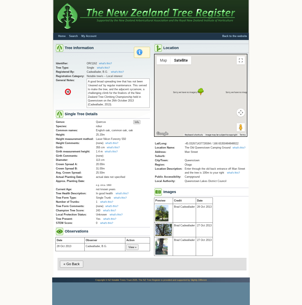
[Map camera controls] (241, 112)
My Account (88, 36)
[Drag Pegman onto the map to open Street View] (241, 127)
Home (62, 36)
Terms (243, 135)
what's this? (105, 63)
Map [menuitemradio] (163, 60)
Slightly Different (199, 280)
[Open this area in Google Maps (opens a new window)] (162, 133)
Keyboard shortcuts (194, 135)
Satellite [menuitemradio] (181, 60)
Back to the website (234, 36)
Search (73, 36)
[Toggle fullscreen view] (241, 60)
